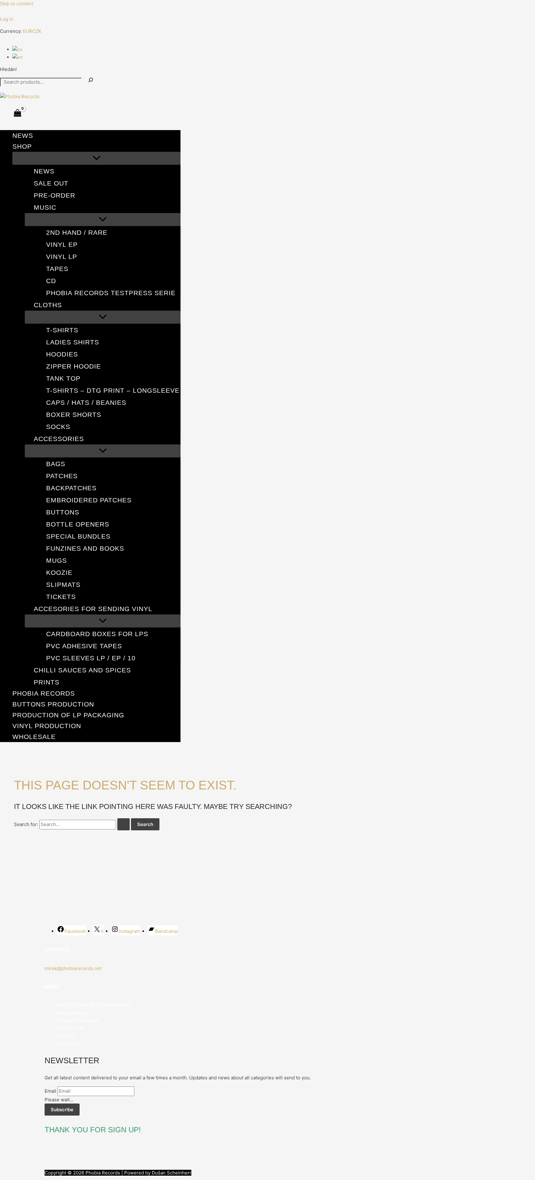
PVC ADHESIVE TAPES (84, 645)
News (22, 135)
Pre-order (54, 195)
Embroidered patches (89, 500)
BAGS (55, 463)
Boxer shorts (73, 414)
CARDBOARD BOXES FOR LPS (97, 633)
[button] (36, 146)
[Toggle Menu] (96, 158)
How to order (71, 1028)
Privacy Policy (72, 1013)
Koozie (59, 572)
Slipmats (63, 584)
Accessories (59, 438)
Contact (65, 1036)
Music (45, 207)
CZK (36, 31)
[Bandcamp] (30, 12)
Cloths (48, 304)
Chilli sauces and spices (82, 670)
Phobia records (43, 693)
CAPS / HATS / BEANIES (86, 402)
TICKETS (61, 596)
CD (51, 280)
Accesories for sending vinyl (93, 608)
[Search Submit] (123, 824)
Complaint (68, 1044)
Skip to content (16, 4)
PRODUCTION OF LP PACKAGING (68, 715)
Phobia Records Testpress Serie (111, 292)
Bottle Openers (77, 524)
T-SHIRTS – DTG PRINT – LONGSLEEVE (113, 390)
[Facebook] (3, 12)
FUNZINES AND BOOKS (85, 548)
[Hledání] (91, 80)
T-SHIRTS (62, 330)
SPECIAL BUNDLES (78, 536)
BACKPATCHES (71, 488)
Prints (46, 682)
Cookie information (78, 1020)
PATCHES (62, 475)
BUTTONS (62, 512)
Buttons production (53, 704)
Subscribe (62, 1109)
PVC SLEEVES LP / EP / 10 (91, 658)
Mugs (56, 560)
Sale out (51, 183)
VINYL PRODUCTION (46, 725)
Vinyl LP (61, 256)
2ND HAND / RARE (76, 232)
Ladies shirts (72, 342)
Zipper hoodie (73, 366)
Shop (22, 146)
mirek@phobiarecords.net (73, 968)
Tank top (63, 378)
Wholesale (34, 736)
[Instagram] (21, 12)
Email (50, 1091)
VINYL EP (62, 244)
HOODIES (62, 354)
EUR (27, 31)
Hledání (8, 69)
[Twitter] (12, 12)
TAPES (57, 268)
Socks (58, 426)
